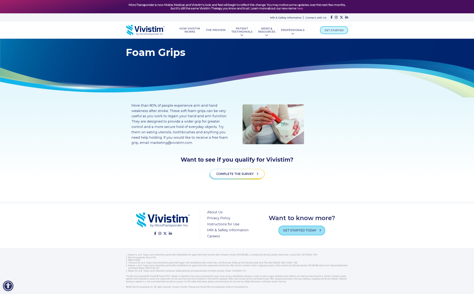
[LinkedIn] (346, 17)
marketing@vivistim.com (171, 143)
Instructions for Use (223, 224)
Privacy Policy (218, 218)
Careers (213, 236)
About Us (215, 212)
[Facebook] (332, 17)
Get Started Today (300, 230)
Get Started (334, 30)
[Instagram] (336, 17)
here (300, 8)
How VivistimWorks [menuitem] (189, 30)
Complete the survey (235, 174)
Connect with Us (315, 17)
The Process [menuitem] (216, 30)
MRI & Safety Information (286, 17)
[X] (341, 17)
